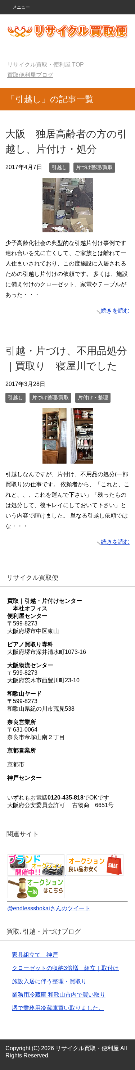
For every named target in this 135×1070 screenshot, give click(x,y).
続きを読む (115, 311)
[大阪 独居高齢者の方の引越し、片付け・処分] (67, 227)
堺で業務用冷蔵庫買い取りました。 (58, 1008)
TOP (45, 65)
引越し (59, 167)
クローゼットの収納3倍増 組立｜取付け (65, 968)
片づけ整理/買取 (94, 167)
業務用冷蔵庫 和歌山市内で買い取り (58, 995)
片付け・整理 (93, 397)
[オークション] (36, 873)
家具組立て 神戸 (35, 955)
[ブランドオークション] (95, 873)
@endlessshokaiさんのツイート (48, 908)
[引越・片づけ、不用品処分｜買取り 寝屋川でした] (67, 458)
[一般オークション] (36, 895)
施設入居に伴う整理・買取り (49, 981)
